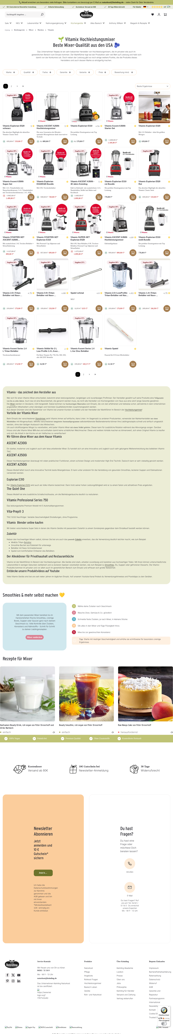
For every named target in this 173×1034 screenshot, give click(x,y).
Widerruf (153, 983)
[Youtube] (19, 975)
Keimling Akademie (125, 968)
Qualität (27, 72)
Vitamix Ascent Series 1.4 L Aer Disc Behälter (82, 349)
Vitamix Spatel (111, 348)
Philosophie (122, 987)
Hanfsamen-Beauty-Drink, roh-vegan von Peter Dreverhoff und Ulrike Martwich (27, 726)
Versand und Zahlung (126, 994)
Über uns (121, 979)
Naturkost (88, 968)
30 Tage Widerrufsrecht (116, 7)
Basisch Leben (90, 987)
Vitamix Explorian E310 (81, 126)
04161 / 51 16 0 (43, 970)
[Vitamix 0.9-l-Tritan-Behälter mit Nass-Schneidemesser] (52, 274)
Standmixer (40, 418)
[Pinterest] (7, 981)
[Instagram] (13, 981)
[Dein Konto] (159, 14)
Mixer (12, 404)
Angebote (88, 975)
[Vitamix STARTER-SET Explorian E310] (52, 218)
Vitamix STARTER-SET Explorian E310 (47, 238)
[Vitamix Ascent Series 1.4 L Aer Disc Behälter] (86, 330)
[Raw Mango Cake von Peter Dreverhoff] (145, 693)
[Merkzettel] (152, 14)
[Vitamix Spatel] (120, 330)
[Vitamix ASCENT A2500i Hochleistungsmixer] (52, 107)
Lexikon (120, 972)
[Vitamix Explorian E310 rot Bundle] (120, 163)
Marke (8, 72)
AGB (151, 987)
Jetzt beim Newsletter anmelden (46, 873)
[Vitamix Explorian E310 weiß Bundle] (154, 218)
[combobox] (22, 14)
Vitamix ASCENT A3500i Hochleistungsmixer (116, 238)
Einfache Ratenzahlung (56, 7)
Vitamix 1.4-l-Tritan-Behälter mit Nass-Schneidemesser (148, 294)
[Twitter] (13, 975)
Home (7, 30)
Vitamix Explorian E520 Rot (149, 182)
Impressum (154, 968)
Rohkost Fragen (91, 979)
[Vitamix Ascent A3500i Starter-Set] (120, 107)
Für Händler (137, 7)
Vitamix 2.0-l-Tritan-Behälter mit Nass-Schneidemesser (12, 294)
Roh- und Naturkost (93, 994)
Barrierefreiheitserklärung (160, 972)
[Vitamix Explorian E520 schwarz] (18, 107)
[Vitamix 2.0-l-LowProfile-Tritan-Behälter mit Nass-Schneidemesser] (120, 274)
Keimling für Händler (125, 991)
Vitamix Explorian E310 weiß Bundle (149, 238)
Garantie (63, 72)
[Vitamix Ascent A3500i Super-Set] (18, 163)
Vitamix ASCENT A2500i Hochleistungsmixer (48, 127)
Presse (120, 975)
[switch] (164, 1023)
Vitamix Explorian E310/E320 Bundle (45, 182)
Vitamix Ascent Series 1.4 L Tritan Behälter (14, 349)
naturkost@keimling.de (47, 978)
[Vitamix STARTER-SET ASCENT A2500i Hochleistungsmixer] (18, 218)
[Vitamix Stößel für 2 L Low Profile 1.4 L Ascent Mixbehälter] (52, 330)
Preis (101, 72)
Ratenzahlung (155, 975)
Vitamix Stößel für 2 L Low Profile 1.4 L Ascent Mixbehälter (48, 349)
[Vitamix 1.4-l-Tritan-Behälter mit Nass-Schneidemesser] (154, 274)
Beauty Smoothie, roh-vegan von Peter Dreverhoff (80, 725)
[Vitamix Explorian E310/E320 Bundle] (52, 163)
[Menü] (168, 1007)
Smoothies (109, 565)
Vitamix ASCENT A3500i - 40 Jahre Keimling (82, 182)
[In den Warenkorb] (31, 141)
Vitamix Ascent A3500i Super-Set (13, 182)
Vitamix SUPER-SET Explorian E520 (80, 238)
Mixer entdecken (34, 637)
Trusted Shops (155, 1017)
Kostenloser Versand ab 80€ (86, 7)
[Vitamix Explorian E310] (86, 107)
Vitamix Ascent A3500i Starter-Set (115, 127)
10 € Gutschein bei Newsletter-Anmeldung (21, 7)
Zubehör (78, 539)
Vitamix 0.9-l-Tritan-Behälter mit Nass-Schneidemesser (46, 294)
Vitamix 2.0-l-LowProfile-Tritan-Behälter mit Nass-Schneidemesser (116, 294)
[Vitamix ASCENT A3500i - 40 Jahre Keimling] (86, 163)
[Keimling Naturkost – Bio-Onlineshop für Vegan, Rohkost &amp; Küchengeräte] (86, 14)
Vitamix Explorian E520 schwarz (13, 127)
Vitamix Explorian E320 (149, 126)
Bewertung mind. (122, 72)
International (154, 1002)
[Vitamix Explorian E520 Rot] (154, 163)
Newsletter (154, 1006)
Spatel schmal (77, 293)
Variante (82, 72)
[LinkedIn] (19, 981)
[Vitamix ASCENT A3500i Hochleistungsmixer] (120, 218)
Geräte (87, 991)
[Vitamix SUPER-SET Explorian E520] (86, 218)
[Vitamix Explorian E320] (154, 107)
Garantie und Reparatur (154, 993)
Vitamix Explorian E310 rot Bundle (115, 182)
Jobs (119, 983)
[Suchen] (42, 14)
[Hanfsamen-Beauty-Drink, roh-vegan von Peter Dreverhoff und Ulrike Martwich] (27, 693)
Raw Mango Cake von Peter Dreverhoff (134, 725)
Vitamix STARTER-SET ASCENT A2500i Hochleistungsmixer (13, 238)
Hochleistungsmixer (133, 410)
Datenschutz (154, 979)
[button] (145, 7)
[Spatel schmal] (86, 274)
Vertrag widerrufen (125, 998)
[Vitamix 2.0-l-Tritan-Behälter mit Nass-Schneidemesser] (18, 274)
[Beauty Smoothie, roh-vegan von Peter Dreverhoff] (86, 693)
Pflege (87, 972)
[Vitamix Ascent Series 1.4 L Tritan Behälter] (18, 330)
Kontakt (152, 1010)
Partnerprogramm (156, 998)
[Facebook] (7, 975)
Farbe (45, 72)
